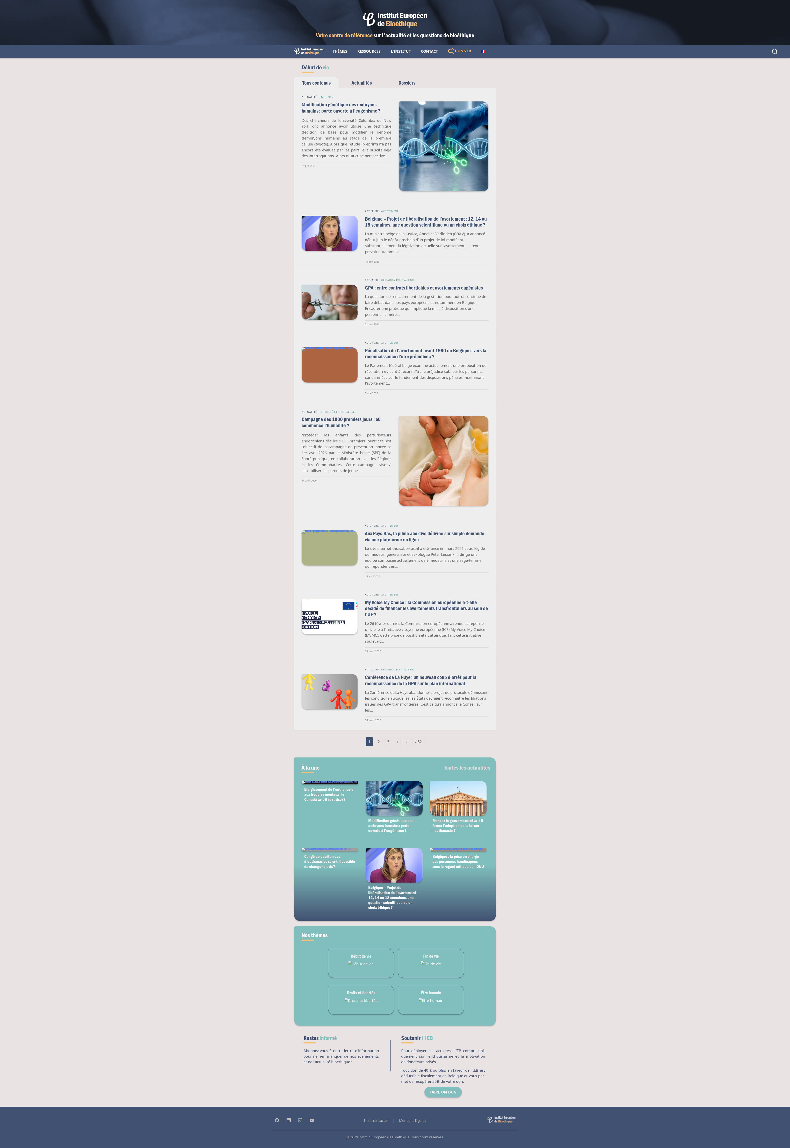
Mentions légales (412, 1120)
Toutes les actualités (467, 767)
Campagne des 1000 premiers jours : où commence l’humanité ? (341, 422)
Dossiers (406, 82)
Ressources (369, 51)
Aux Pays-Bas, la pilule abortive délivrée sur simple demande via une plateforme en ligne (424, 536)
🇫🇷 (483, 51)
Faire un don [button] (443, 1092)
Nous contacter (376, 1120)
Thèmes (340, 51)
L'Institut (401, 51)
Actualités (362, 82)
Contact (429, 51)
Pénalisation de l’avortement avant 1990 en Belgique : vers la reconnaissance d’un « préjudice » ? (425, 353)
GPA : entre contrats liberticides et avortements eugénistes (424, 287)
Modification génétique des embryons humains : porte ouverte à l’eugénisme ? (341, 107)
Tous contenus (316, 82)
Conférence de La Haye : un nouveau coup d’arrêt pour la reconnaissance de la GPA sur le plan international (420, 680)
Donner (462, 50)
